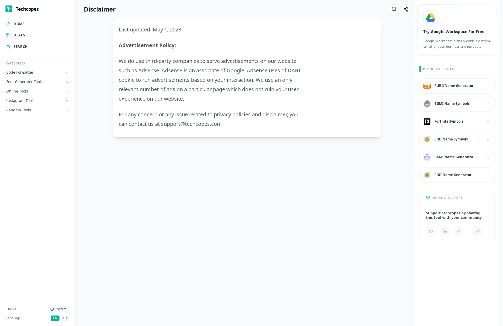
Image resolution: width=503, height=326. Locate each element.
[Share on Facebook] (458, 231)
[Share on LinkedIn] (445, 231)
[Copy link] (477, 231)
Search (21, 46)
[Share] (406, 9)
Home (19, 23)
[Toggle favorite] (394, 9)
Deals (19, 35)
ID (65, 318)
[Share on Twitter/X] (431, 231)
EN (55, 318)
